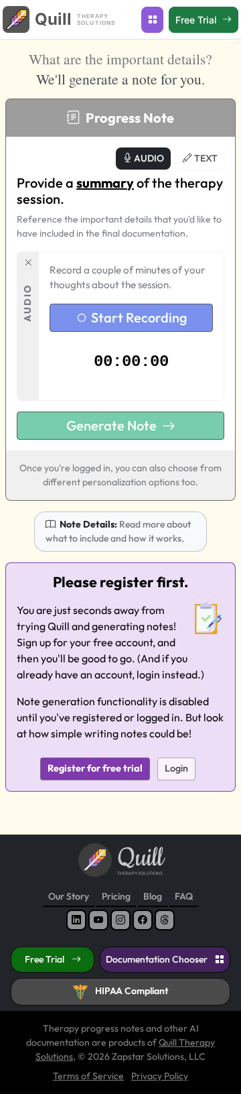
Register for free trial (95, 768)
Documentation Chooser (158, 959)
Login (176, 768)
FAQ (184, 896)
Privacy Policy (159, 1076)
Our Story (68, 896)
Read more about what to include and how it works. (118, 531)
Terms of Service (88, 1076)
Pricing (116, 896)
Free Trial (45, 959)
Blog (152, 896)
